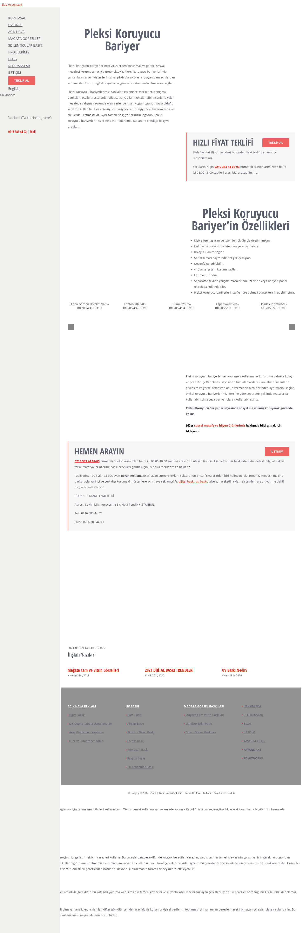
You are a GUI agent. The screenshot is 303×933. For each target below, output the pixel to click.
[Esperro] (239, 350)
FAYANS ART (252, 750)
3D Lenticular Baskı (140, 767)
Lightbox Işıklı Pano (199, 724)
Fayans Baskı (136, 758)
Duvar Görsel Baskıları (201, 732)
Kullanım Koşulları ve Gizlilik (219, 793)
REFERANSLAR (253, 715)
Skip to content (12, 4)
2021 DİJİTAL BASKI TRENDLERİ (169, 670)
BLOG (247, 724)
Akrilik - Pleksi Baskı (140, 732)
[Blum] (193, 350)
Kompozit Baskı (137, 750)
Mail (33, 131)
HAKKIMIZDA (252, 706)
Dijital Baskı (77, 715)
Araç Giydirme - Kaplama (86, 732)
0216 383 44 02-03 (227, 167)
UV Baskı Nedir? (234, 670)
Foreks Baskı (135, 741)
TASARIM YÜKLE (254, 741)
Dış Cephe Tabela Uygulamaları (90, 724)
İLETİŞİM (249, 732)
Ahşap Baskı (135, 724)
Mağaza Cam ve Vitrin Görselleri (93, 670)
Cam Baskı (134, 715)
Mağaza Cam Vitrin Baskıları (205, 715)
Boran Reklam (192, 793)
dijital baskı (186, 481)
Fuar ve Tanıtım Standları (86, 741)
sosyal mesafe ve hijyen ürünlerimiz (219, 425)
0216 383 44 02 (17, 131)
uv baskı (201, 481)
